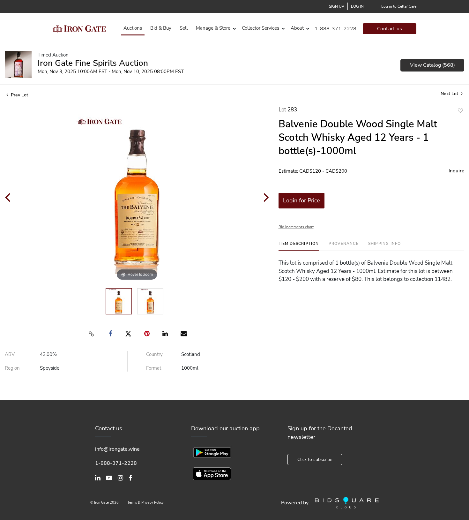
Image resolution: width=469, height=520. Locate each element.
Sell (184, 28)
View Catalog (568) (432, 65)
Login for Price (301, 200)
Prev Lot (19, 95)
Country (154, 354)
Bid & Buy (160, 28)
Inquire (456, 171)
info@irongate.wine (117, 449)
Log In (357, 6)
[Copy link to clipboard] (91, 334)
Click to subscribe (314, 459)
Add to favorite (460, 110)
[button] (214, 28)
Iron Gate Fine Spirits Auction (93, 63)
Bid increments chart (296, 227)
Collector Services (260, 28)
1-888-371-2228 (335, 28)
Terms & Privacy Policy (145, 502)
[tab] (299, 246)
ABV (10, 354)
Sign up (336, 6)
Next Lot (450, 93)
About (297, 28)
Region (12, 368)
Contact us (389, 28)
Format (153, 368)
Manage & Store (213, 28)
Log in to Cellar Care (398, 6)
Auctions (132, 28)
